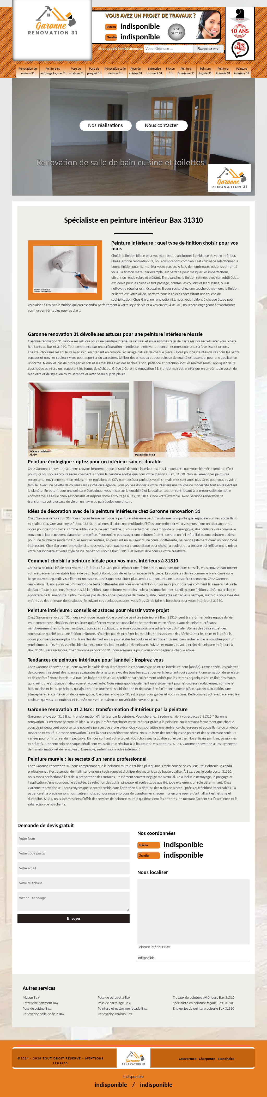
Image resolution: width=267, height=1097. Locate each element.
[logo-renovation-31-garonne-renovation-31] (133, 1058)
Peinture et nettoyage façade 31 (53, 71)
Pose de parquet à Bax (114, 998)
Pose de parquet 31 (94, 71)
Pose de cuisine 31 (135, 71)
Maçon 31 (170, 71)
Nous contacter (161, 125)
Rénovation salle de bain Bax (43, 1014)
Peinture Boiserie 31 (223, 71)
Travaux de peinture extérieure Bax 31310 (203, 998)
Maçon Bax (31, 998)
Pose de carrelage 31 (76, 71)
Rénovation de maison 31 (28, 71)
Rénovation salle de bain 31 (115, 71)
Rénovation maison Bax (115, 1014)
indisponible (140, 27)
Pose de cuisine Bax (37, 1009)
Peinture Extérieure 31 (186, 71)
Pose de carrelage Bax (114, 1003)
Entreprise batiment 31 (154, 71)
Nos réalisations (105, 125)
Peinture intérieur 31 (241, 71)
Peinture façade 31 (205, 71)
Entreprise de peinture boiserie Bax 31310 (203, 1009)
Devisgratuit (176, 31)
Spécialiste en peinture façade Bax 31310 (203, 1003)
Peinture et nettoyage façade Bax (122, 1009)
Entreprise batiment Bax (40, 1003)
